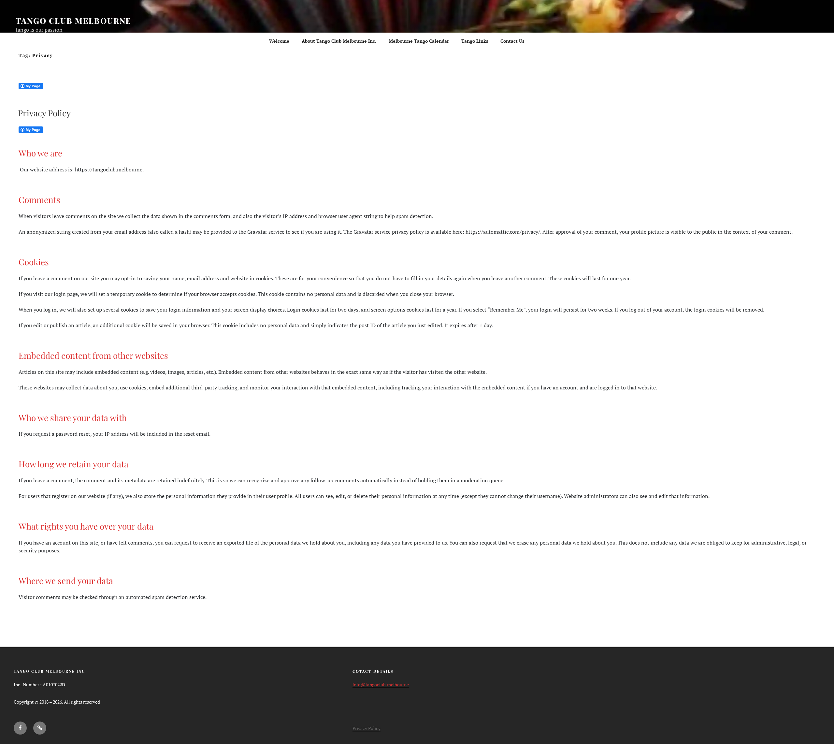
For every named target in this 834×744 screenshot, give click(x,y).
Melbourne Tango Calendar (419, 41)
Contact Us (512, 41)
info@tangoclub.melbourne (380, 684)
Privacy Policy (44, 113)
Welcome (279, 41)
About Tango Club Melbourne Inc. (339, 41)
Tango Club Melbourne (73, 20)
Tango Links (474, 41)
